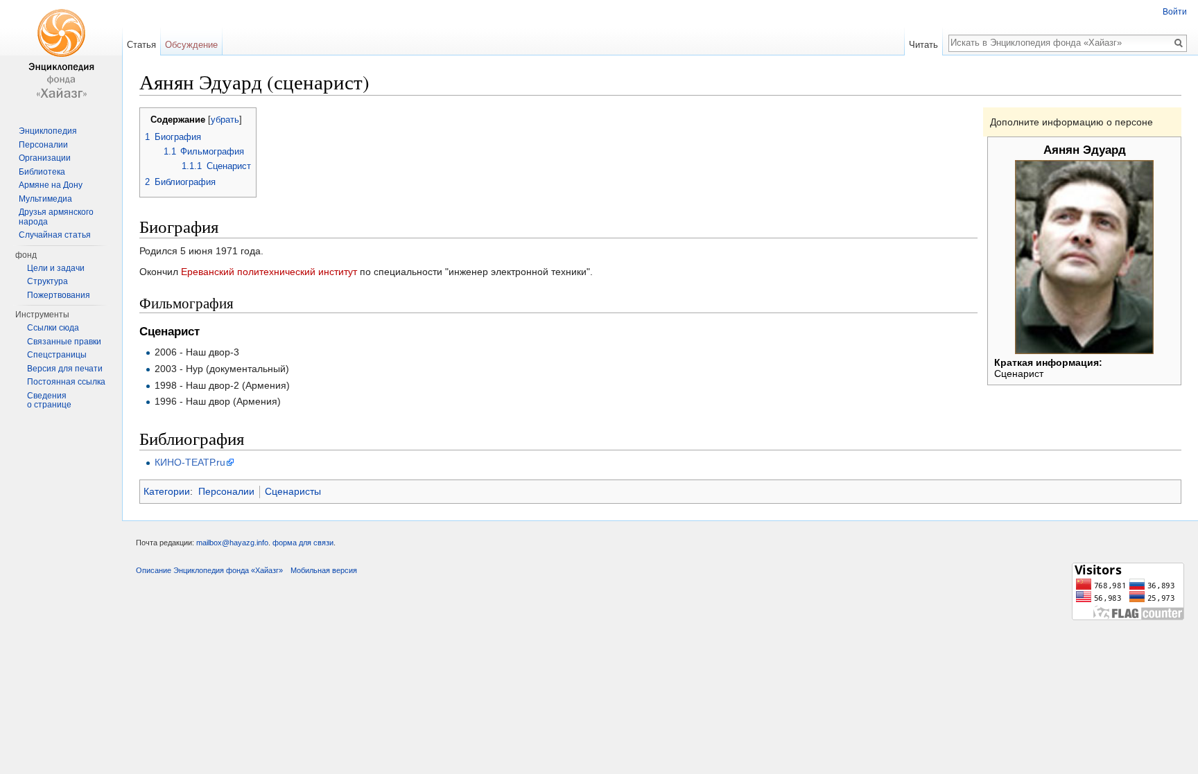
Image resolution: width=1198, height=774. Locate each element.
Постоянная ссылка (66, 382)
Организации (45, 158)
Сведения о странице (49, 400)
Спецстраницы (57, 355)
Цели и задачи (56, 268)
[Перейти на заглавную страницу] (61, 55)
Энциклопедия (48, 131)
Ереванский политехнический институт (269, 271)
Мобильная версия (323, 570)
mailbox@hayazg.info (232, 542)
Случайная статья (55, 235)
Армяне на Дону (51, 185)
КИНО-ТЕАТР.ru (190, 462)
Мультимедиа (45, 199)
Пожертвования (58, 295)
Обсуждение (191, 44)
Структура (47, 281)
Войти (1175, 12)
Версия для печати (65, 368)
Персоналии (226, 491)
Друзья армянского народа (56, 217)
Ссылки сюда (53, 328)
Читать (923, 44)
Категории (167, 491)
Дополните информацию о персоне (1071, 121)
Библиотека (42, 172)
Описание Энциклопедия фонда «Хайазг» (209, 570)
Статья (141, 44)
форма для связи (302, 542)
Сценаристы (293, 491)
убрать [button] (225, 120)
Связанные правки (64, 341)
